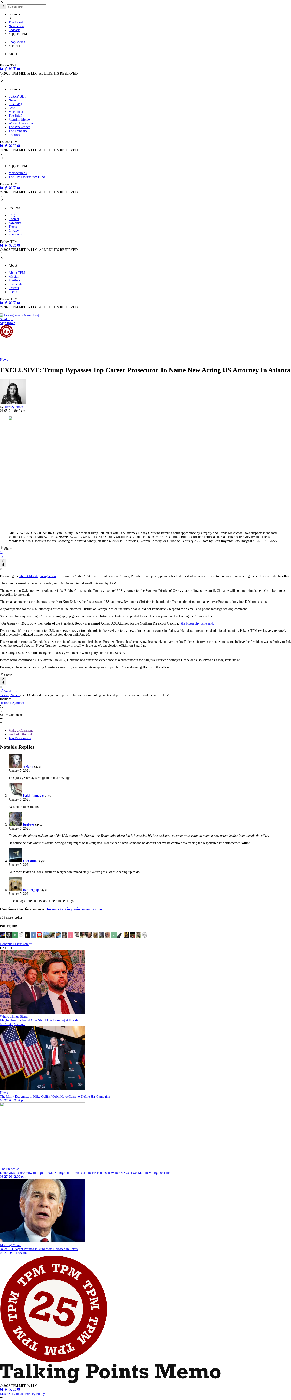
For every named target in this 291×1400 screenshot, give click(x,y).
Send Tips (6, 319)
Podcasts (14, 30)
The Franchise (18, 131)
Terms (13, 226)
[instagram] (14, 69)
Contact (14, 219)
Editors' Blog (17, 96)
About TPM (17, 272)
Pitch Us (14, 292)
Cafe (12, 108)
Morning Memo (19, 119)
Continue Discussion (14, 944)
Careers (14, 288)
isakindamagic (33, 795)
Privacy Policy (35, 1394)
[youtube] (18, 69)
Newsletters (16, 26)
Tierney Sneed (14, 407)
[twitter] (10, 1390)
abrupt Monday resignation (37, 576)
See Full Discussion (22, 734)
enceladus (30, 861)
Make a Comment (21, 730)
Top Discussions (20, 738)
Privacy (14, 230)
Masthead (15, 280)
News (12, 100)
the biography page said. (197, 623)
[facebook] (6, 69)
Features (14, 134)
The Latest (16, 22)
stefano (28, 766)
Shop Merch (17, 42)
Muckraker (16, 111)
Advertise (15, 223)
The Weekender (19, 127)
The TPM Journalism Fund (27, 177)
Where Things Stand (22, 123)
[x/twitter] (11, 69)
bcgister (28, 824)
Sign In (5, 323)
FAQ (12, 215)
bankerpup (31, 890)
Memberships (18, 173)
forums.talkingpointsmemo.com (74, 909)
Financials (15, 284)
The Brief (15, 115)
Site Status (16, 234)
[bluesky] (1, 69)
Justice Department (13, 703)
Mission (14, 276)
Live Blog (15, 104)
